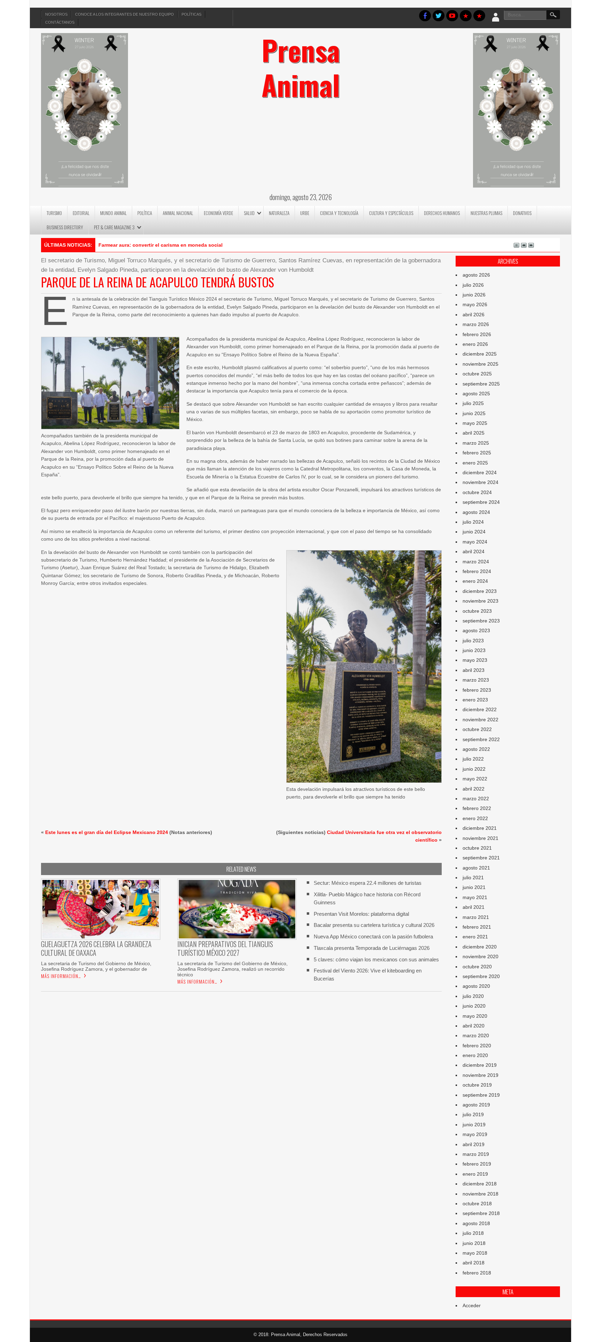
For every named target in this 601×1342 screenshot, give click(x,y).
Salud (249, 212)
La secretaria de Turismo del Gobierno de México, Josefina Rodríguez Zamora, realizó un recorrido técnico (232, 969)
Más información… (61, 975)
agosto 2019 (476, 1104)
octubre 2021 (477, 848)
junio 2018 (474, 1243)
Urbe (304, 212)
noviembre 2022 (480, 719)
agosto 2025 (476, 393)
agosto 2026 (476, 275)
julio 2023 (473, 640)
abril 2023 (473, 670)
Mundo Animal (113, 212)
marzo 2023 (476, 680)
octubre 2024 (477, 492)
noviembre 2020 (480, 956)
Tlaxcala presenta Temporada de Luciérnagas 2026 (372, 948)
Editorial (81, 212)
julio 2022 (473, 759)
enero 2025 (475, 463)
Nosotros (56, 14)
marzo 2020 (476, 1035)
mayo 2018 (475, 1253)
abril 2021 (473, 907)
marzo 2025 (476, 443)
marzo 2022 (476, 798)
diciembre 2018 (480, 1183)
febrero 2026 (477, 334)
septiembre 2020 (481, 976)
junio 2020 (474, 1006)
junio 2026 (474, 294)
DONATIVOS (522, 212)
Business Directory (65, 227)
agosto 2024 (476, 512)
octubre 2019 (477, 1085)
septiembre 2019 (481, 1095)
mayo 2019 (475, 1134)
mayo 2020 (475, 1016)
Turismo (54, 212)
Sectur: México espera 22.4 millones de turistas (368, 883)
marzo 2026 (476, 324)
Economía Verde (218, 212)
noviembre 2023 (480, 601)
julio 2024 (473, 522)
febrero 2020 (477, 1045)
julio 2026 (473, 285)
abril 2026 (473, 314)
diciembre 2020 (480, 947)
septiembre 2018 (481, 1213)
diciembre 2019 (480, 1065)
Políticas (191, 14)
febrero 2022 (477, 808)
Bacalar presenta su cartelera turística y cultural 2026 (374, 925)
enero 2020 (475, 1055)
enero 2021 (475, 936)
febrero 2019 (477, 1164)
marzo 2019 (476, 1154)
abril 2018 (473, 1262)
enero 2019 (475, 1174)
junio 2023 (474, 650)
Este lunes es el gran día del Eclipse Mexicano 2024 (106, 832)
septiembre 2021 (481, 857)
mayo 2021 (475, 897)
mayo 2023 (475, 660)
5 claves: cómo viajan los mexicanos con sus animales (376, 959)
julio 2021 (473, 877)
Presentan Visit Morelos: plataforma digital (361, 914)
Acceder (472, 1305)
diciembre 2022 (480, 709)
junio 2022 (474, 769)
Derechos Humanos (442, 212)
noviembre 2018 (480, 1194)
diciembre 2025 (480, 354)
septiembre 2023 (481, 621)
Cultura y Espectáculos (391, 212)
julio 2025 (473, 403)
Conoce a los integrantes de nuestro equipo (124, 14)
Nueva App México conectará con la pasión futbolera (373, 936)
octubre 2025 (477, 373)
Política (144, 212)
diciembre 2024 (480, 472)
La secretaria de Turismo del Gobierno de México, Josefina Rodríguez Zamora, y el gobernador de (96, 966)
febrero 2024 (477, 571)
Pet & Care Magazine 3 (114, 227)
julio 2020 (473, 996)
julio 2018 (473, 1233)
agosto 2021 (476, 868)
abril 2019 (473, 1144)
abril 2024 (473, 551)
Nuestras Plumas (486, 212)
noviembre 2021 (480, 838)
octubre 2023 (477, 611)
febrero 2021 (477, 927)
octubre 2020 (477, 966)
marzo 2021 (476, 917)
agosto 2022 (476, 749)
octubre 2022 (477, 729)
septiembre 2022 (481, 739)
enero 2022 (475, 818)
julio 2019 (473, 1114)
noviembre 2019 (480, 1075)
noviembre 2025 (480, 364)
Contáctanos (59, 22)
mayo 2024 (475, 542)
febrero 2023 (477, 690)
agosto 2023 (476, 630)
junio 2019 (474, 1124)
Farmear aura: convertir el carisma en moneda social (160, 245)
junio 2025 (474, 413)
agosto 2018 (476, 1223)
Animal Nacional (178, 212)
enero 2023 (475, 699)
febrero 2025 (477, 452)
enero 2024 (475, 581)
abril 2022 (473, 789)
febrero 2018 (477, 1273)
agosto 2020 (476, 986)
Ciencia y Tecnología (339, 212)
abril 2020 (473, 1026)
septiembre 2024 (481, 502)
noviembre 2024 (480, 482)
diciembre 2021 (480, 828)
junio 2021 (474, 887)
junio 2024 (474, 531)
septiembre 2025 (481, 384)
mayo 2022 (475, 778)
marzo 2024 (476, 561)
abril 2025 (473, 433)
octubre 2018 (477, 1203)
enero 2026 (475, 344)
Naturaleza (279, 212)
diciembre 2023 (480, 591)
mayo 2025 (475, 423)
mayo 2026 (475, 304)
